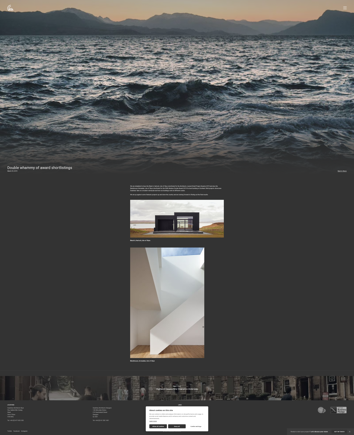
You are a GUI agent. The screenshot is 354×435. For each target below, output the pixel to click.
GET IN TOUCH (339, 432)
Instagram (24, 431)
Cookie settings (195, 426)
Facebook (16, 431)
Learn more (153, 421)
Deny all (177, 426)
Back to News (342, 171)
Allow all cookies (158, 426)
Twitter (9, 431)
